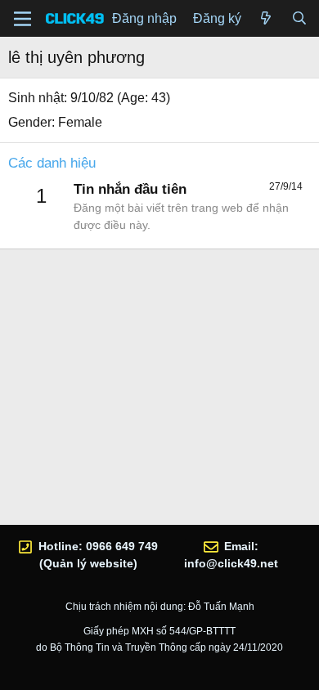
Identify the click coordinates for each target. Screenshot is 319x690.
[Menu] (22, 18)
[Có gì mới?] (266, 18)
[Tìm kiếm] (299, 18)
